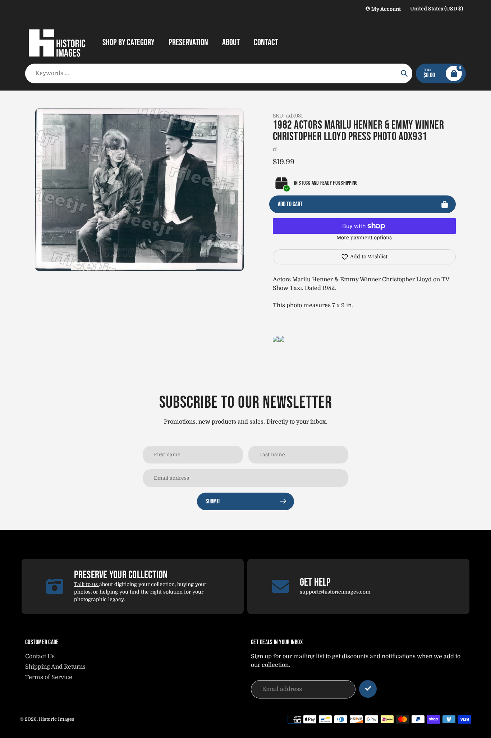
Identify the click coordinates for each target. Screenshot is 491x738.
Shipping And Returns (55, 667)
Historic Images (56, 719)
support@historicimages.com (335, 592)
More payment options (364, 237)
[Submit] (368, 689)
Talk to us (86, 584)
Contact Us (40, 656)
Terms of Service (48, 677)
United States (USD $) (436, 8)
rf (275, 149)
